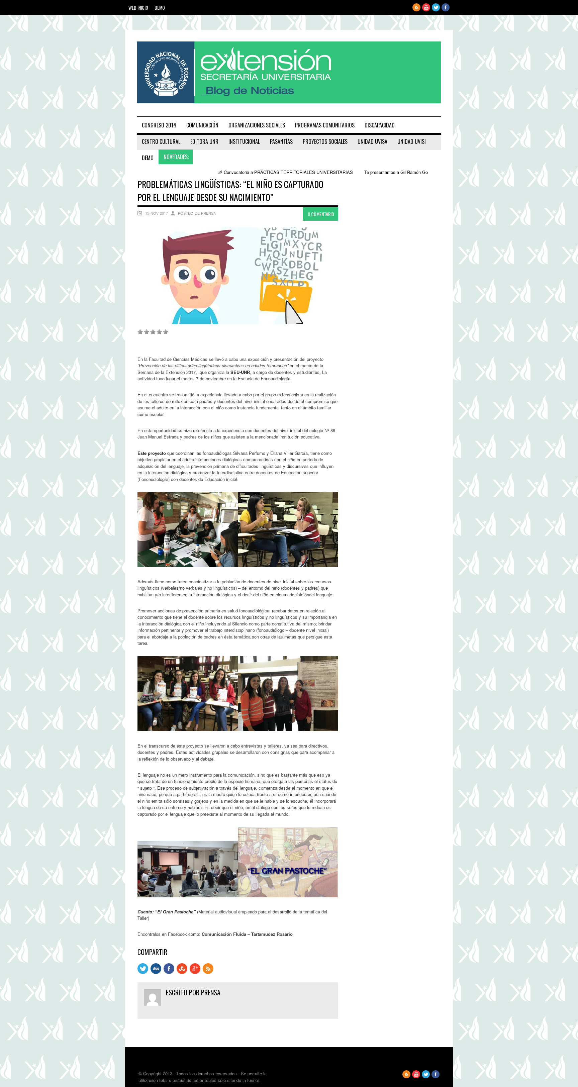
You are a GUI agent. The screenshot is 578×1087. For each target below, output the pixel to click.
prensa (210, 992)
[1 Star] (140, 331)
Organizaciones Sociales (256, 125)
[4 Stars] (159, 331)
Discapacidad (380, 125)
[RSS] (208, 972)
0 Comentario (321, 213)
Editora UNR (204, 141)
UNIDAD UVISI (411, 141)
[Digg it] (156, 972)
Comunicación (202, 125)
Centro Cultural (161, 141)
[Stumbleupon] (182, 972)
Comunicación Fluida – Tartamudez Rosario (247, 934)
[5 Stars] (165, 331)
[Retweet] (142, 972)
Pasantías (281, 141)
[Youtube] (426, 9)
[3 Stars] (153, 331)
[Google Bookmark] (195, 972)
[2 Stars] (146, 331)
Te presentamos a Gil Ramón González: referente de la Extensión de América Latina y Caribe (416, 172)
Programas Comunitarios (325, 125)
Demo (160, 7)
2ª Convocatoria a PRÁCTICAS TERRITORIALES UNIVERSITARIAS (247, 172)
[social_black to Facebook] (169, 972)
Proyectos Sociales (325, 141)
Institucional (244, 141)
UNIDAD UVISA (372, 141)
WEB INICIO (138, 7)
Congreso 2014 (159, 125)
